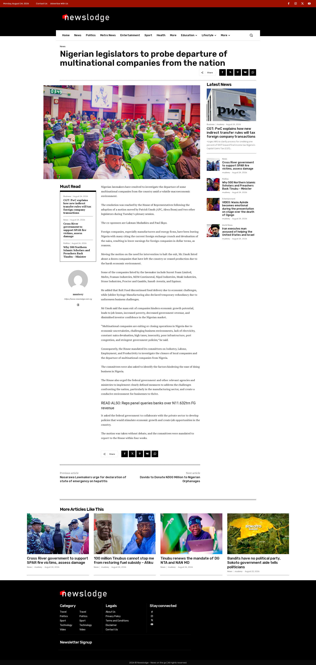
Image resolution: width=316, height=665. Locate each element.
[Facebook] (288, 3)
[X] (302, 3)
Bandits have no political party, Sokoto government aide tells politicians (254, 562)
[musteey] (78, 280)
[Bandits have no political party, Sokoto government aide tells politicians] (258, 533)
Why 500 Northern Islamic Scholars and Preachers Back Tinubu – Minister (76, 251)
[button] (251, 35)
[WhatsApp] (253, 72)
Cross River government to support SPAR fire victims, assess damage (74, 230)
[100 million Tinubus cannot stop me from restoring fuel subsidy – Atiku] (125, 533)
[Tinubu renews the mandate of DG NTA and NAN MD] (191, 533)
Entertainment (228, 199)
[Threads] (78, 304)
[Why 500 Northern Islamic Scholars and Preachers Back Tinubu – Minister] (213, 184)
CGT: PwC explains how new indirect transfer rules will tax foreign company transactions (77, 206)
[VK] (245, 72)
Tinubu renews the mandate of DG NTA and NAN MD (189, 560)
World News (227, 225)
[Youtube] (309, 3)
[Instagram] (295, 3)
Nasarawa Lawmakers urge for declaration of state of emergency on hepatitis (93, 479)
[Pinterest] (237, 72)
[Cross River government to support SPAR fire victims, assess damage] (213, 164)
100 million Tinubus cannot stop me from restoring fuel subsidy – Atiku (124, 560)
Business (67, 196)
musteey (78, 294)
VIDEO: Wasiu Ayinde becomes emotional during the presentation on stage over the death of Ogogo (238, 209)
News (63, 46)
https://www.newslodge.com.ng (78, 299)
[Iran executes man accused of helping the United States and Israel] (213, 230)
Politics (66, 243)
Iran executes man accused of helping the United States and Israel (238, 231)
